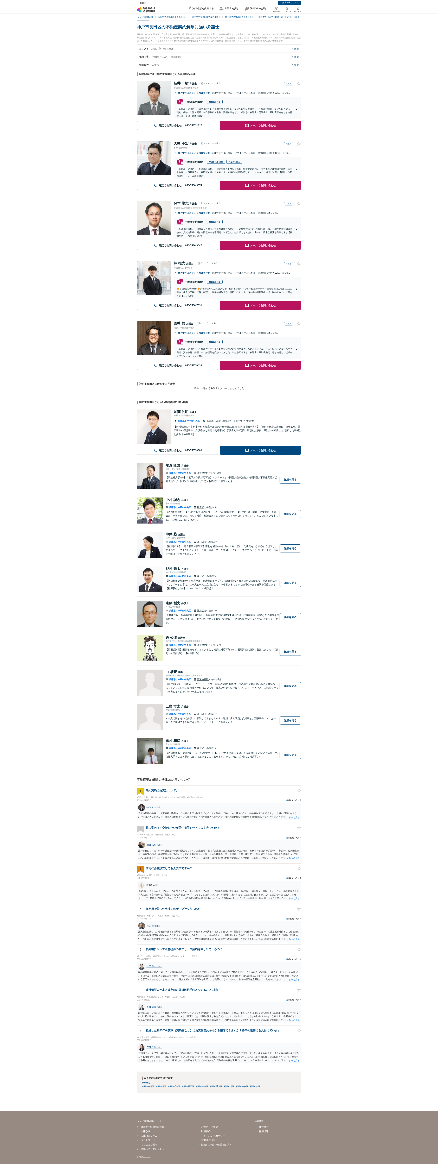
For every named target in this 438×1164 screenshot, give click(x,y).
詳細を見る (290, 479)
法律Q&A (145, 1131)
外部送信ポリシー (210, 1140)
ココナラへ (145, 3)
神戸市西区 (255, 1086)
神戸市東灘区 (148, 1086)
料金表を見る (214, 102)
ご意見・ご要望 (209, 1126)
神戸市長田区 (185, 93)
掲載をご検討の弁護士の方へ (216, 1144)
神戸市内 (146, 1082)
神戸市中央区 (193, 420)
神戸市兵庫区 (174, 1086)
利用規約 (206, 1131)
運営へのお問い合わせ (153, 1149)
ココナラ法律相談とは (153, 1126)
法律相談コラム (149, 1135)
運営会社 (263, 1126)
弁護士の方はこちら (289, 2)
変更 (296, 48)
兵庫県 (181, 420)
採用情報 (263, 1131)
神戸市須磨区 (202, 1086)
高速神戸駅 (212, 420)
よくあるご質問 (149, 1144)
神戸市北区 (229, 1086)
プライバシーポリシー (213, 1135)
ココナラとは (148, 1140)
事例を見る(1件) (216, 162)
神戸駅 (200, 507)
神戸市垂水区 (216, 1086)
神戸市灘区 (161, 1086)
